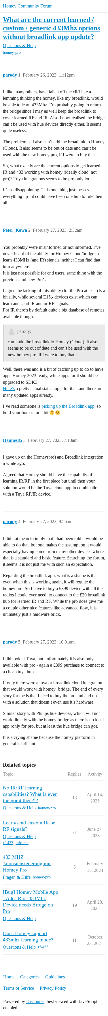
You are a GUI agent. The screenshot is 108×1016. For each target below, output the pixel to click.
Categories (29, 976)
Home (8, 976)
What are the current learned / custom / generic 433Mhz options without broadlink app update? (51, 28)
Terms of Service (18, 988)
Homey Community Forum (27, 5)
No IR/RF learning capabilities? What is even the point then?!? (30, 794)
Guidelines (55, 976)
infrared (22, 843)
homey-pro (12, 52)
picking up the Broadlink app (67, 406)
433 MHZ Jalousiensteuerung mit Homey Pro (27, 863)
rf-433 (8, 843)
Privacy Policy (53, 988)
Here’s (9, 388)
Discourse (35, 1001)
